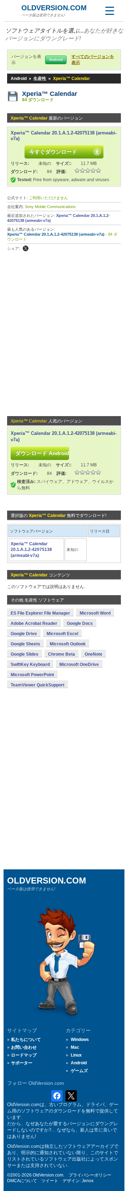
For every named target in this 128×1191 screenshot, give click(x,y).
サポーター (21, 1062)
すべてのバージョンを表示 (92, 59)
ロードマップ (24, 1055)
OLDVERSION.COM (54, 8)
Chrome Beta (61, 654)
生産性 (39, 78)
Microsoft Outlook (68, 643)
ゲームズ (79, 1070)
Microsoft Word (95, 613)
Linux (76, 1055)
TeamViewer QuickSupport (37, 685)
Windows (80, 1039)
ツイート (49, 1180)
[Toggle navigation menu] (109, 10)
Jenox (88, 1180)
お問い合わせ (24, 1047)
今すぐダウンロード (53, 152)
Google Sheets (25, 643)
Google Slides (24, 654)
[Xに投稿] (25, 248)
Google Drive (24, 633)
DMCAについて (22, 1180)
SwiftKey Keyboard (30, 664)
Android (19, 78)
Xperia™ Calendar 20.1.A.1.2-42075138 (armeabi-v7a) (56, 234)
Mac (75, 1047)
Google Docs (80, 623)
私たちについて (26, 1039)
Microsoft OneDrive (79, 664)
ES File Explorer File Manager (40, 613)
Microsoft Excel (62, 633)
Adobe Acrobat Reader (34, 623)
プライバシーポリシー (90, 1175)
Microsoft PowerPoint (32, 674)
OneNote (93, 654)
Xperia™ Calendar (49, 93)
